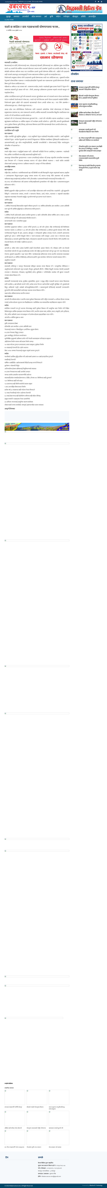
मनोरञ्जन (66, 16)
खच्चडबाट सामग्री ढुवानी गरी (56, 1128)
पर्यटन (58, 16)
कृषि (51, 16)
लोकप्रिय (75, 74)
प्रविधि (83, 16)
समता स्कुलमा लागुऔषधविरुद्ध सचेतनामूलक (57, 1108)
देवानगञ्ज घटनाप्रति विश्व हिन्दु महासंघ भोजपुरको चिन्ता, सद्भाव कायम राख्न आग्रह (90, 167)
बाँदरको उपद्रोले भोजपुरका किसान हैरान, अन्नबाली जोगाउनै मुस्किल (89, 96)
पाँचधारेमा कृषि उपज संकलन (34, 1147)
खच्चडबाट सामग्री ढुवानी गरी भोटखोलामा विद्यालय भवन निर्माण (89, 130)
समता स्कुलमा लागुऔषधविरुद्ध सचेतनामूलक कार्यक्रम (88, 105)
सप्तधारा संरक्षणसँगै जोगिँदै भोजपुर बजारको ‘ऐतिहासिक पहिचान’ (89, 88)
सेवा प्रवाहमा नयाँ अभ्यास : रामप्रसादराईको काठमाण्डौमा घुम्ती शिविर (89, 158)
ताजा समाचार (77, 81)
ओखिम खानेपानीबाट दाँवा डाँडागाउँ (13, 1128)
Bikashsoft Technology (96, 1185)
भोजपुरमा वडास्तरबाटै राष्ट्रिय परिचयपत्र (36, 1128)
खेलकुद (75, 16)
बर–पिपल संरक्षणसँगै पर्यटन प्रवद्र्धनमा (14, 1147)
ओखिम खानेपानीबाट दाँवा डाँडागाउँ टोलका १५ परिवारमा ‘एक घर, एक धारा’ (90, 113)
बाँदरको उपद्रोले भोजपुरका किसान (35, 1107)
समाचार (16, 16)
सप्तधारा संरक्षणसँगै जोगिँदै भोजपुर (13, 1107)
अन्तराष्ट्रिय (92, 16)
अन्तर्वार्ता (25, 16)
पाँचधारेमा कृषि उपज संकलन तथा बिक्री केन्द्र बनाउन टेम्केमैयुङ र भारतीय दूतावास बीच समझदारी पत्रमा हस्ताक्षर (90, 148)
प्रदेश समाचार (36, 16)
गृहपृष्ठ (8, 16)
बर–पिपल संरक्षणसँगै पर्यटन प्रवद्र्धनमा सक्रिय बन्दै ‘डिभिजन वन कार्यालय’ (90, 139)
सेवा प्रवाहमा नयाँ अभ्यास (55, 1147)
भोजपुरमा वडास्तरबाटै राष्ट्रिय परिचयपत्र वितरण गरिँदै (90, 122)
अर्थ (45, 16)
